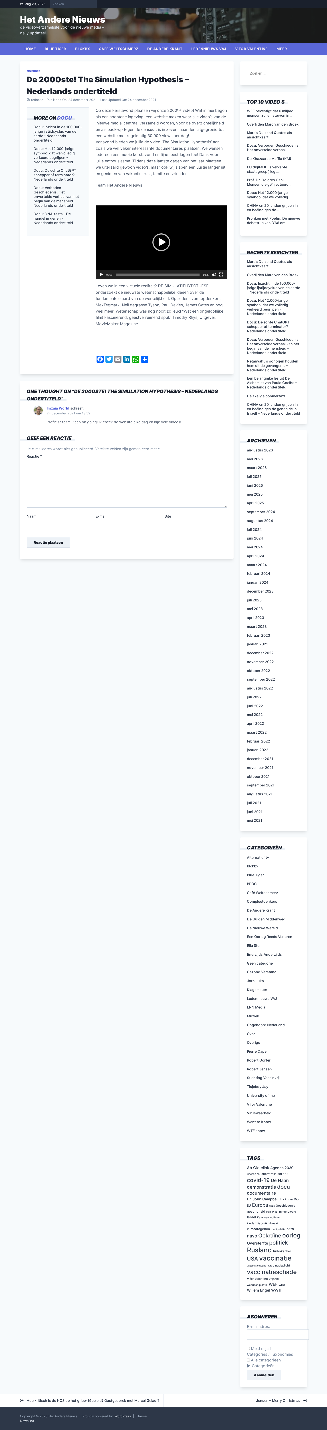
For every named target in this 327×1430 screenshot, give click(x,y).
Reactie (34, 456)
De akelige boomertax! (266, 396)
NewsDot (27, 1421)
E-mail (101, 516)
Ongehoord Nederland (266, 1025)
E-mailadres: (258, 1326)
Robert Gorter (258, 1060)
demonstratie (261, 1187)
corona (282, 1174)
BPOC (252, 884)
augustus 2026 (260, 450)
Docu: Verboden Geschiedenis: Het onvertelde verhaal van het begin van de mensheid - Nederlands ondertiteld (56, 197)
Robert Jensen (259, 1069)
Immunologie (287, 1211)
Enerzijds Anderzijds (264, 954)
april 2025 (255, 503)
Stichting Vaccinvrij (263, 1077)
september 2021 (261, 785)
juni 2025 (255, 485)
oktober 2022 (258, 670)
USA (252, 1258)
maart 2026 (257, 467)
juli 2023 (254, 600)
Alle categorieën (265, 1360)
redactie (37, 100)
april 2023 (255, 617)
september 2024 (261, 512)
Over (251, 1034)
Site (168, 516)
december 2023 (260, 591)
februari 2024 (258, 573)
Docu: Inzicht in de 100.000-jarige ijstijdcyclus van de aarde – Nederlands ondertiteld (273, 287)
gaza (272, 1205)
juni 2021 (254, 812)
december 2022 (260, 653)
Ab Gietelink (258, 1167)
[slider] (158, 275)
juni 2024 (255, 538)
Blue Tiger (55, 49)
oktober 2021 (258, 776)
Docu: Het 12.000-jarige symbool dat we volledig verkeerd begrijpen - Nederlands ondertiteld (54, 155)
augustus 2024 (260, 520)
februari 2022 (258, 741)
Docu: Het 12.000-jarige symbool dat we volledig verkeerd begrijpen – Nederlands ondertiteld (267, 307)
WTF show (256, 1131)
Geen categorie (260, 963)
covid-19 (258, 1180)
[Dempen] (214, 274)
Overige (33, 71)
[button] (161, 242)
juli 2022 (254, 697)
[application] (161, 242)
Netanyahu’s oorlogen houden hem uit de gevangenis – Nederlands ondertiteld (272, 365)
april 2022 (255, 723)
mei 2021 (254, 820)
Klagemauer (257, 989)
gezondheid (256, 1211)
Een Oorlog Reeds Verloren (269, 936)
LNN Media (256, 1007)
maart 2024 (257, 565)
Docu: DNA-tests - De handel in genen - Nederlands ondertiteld (53, 218)
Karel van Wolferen (269, 1217)
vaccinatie (275, 1258)
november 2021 (260, 767)
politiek (278, 1242)
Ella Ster (254, 945)
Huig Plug (271, 1211)
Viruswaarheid (259, 1113)
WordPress (123, 1416)
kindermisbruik (257, 1223)
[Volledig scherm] (221, 274)
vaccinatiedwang (256, 1265)
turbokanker (282, 1251)
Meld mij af (260, 1348)
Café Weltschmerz (118, 49)
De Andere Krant (164, 49)
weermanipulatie (257, 1284)
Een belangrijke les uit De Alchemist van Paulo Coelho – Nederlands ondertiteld (272, 382)
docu (64, 118)
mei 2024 (255, 547)
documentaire (261, 1193)
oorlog (291, 1235)
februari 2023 (258, 635)
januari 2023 (257, 644)
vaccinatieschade (272, 1271)
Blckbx (82, 49)
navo (252, 1236)
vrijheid (274, 1278)
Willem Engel (258, 1290)
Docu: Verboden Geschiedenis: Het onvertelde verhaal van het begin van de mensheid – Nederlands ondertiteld (273, 346)
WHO (282, 1285)
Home (30, 49)
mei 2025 (255, 494)
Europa (260, 1205)
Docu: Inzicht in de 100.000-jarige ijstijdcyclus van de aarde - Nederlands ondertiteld (58, 134)
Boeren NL (253, 1174)
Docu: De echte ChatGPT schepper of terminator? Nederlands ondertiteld (55, 175)
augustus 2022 (260, 688)
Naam (31, 516)
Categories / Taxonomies (270, 1354)
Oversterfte (257, 1243)
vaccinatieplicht (278, 1265)
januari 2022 (257, 750)
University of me (261, 1095)
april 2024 (255, 556)
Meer (282, 49)
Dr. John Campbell (263, 1199)
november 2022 (260, 662)
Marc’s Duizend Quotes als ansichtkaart (269, 263)
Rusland (259, 1250)
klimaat (273, 1223)
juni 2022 (255, 706)
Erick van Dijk (289, 1199)
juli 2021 (254, 803)
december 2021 (260, 758)
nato (290, 1229)
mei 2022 (255, 714)
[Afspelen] (101, 274)
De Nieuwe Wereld (262, 928)
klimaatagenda (258, 1229)
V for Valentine (251, 49)
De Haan (280, 1180)
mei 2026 (255, 459)
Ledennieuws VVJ (208, 49)
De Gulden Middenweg (266, 919)
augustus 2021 (259, 794)
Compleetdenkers (262, 901)
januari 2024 (257, 582)
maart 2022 (257, 732)
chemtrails (268, 1174)
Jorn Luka (255, 981)
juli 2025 (254, 476)
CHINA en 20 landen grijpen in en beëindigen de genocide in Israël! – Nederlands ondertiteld (273, 409)
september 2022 (261, 679)
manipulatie (278, 1229)
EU (249, 1205)
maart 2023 (257, 626)
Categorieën (263, 1365)
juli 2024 (254, 529)
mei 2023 (255, 609)
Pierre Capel (257, 1051)
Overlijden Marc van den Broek (273, 275)
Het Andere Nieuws (62, 19)
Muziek (253, 1016)
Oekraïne (269, 1235)
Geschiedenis (285, 1205)
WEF (273, 1284)
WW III (277, 1290)
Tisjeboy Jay (257, 1086)
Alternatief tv (258, 857)
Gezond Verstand (262, 972)
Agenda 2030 (281, 1168)
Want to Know (259, 1122)
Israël (251, 1217)
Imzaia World (58, 408)
